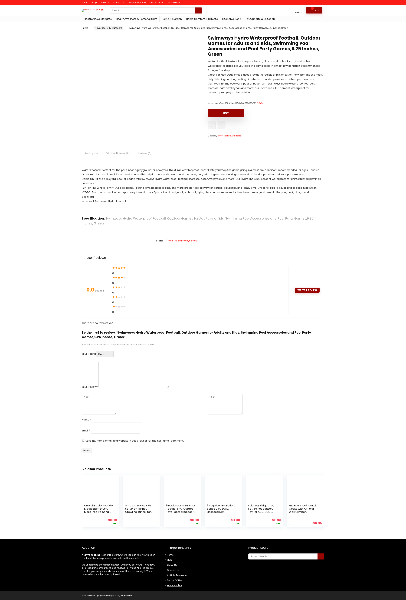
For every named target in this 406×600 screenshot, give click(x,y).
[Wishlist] (298, 9)
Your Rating (89, 354)
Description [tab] (91, 153)
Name (86, 419)
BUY (226, 113)
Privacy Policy (173, 2)
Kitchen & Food (231, 19)
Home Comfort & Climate (202, 19)
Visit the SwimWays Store (182, 240)
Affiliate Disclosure (137, 2)
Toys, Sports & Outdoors (260, 19)
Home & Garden (172, 19)
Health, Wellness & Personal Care (136, 19)
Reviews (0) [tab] (144, 153)
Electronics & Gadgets (98, 19)
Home (84, 2)
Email (86, 430)
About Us (105, 2)
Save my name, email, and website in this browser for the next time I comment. (134, 441)
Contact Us (118, 2)
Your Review (90, 387)
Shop (94, 2)
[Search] (198, 10)
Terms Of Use (156, 2)
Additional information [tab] (118, 153)
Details (259, 103)
